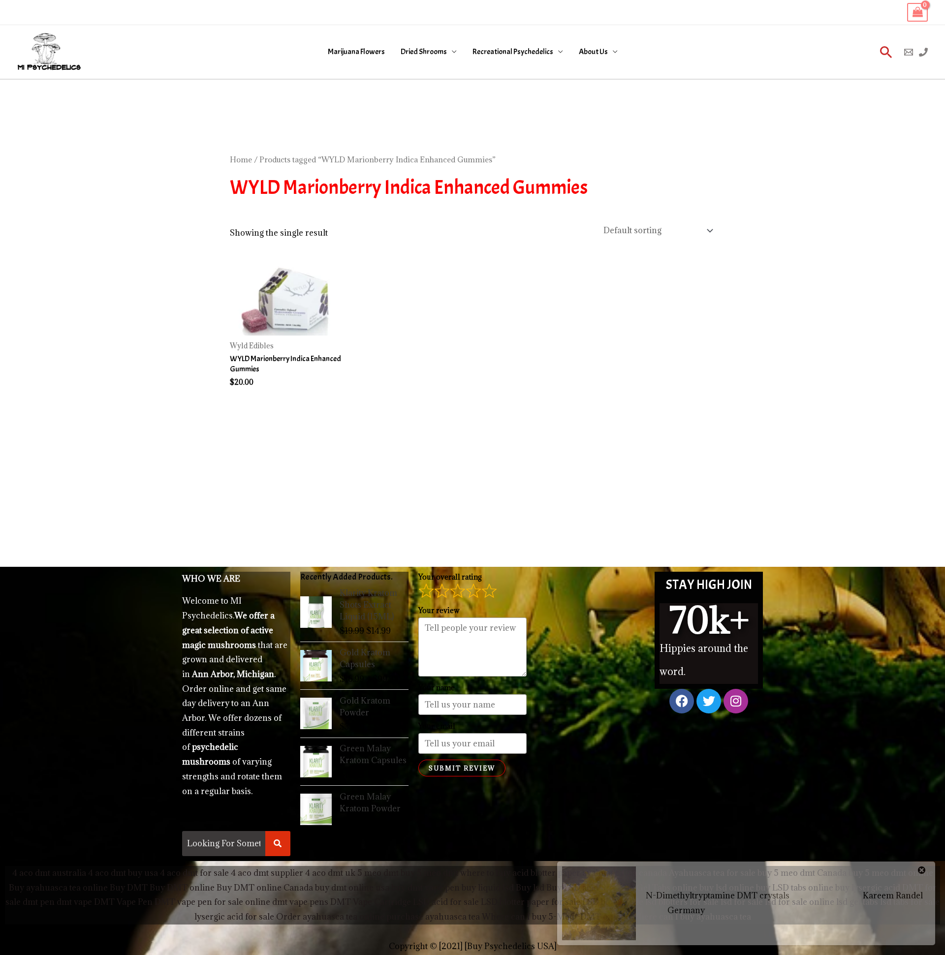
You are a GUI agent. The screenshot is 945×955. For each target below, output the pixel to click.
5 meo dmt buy (386, 872)
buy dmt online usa (352, 887)
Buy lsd (530, 887)
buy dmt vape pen (425, 887)
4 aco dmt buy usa (122, 872)
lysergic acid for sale (234, 916)
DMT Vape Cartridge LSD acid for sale (404, 901)
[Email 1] (908, 52)
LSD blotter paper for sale (530, 901)
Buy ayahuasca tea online (58, 887)
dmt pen (39, 901)
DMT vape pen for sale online (212, 901)
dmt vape (74, 901)
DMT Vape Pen (123, 901)
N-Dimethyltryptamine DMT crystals (717, 895)
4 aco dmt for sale (194, 872)
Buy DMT (129, 887)
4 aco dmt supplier (267, 872)
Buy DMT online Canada (265, 887)
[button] (886, 52)
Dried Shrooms (424, 51)
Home (241, 159)
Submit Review (462, 768)
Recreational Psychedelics (512, 51)
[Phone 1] (923, 52)
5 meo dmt (437, 872)
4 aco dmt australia (49, 872)
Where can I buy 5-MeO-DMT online (555, 916)
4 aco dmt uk (329, 872)
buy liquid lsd (488, 887)
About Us (593, 51)
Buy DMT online (181, 887)
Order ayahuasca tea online (330, 916)
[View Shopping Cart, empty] (917, 12)
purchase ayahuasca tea (433, 916)
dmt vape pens (300, 901)
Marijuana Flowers (356, 51)
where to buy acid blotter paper (520, 872)
